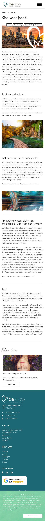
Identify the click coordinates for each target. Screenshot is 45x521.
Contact (4, 462)
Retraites (5, 440)
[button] (14, 480)
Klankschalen (6, 438)
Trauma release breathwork (12, 430)
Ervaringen (6, 456)
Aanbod (4, 454)
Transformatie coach (9, 432)
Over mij (5, 451)
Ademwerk (6, 435)
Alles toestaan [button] (33, 516)
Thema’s (5, 459)
